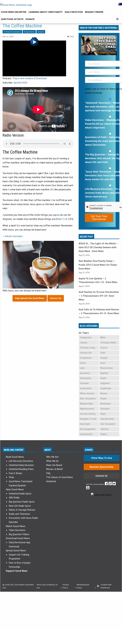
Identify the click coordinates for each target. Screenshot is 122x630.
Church (103, 347)
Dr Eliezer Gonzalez (12, 32)
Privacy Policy (66, 586)
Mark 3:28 (61, 218)
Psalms (103, 434)
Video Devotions (17, 530)
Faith (102, 352)
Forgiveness (29, 32)
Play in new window (23, 78)
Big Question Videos (19, 534)
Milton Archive (87, 393)
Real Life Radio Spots (20, 505)
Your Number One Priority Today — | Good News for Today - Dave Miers (98, 264)
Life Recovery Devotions (21, 460)
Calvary (83, 342)
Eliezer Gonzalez (14, 236)
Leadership (105, 388)
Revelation (105, 403)
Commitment (86, 434)
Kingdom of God (88, 418)
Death (103, 378)
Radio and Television (19, 513)
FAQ (48, 473)
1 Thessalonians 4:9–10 (94, 295)
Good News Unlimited (13, 12)
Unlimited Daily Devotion (21, 465)
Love (82, 367)
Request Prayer (94, 12)
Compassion (86, 337)
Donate (30, 19)
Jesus (102, 362)
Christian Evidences (109, 342)
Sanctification (107, 418)
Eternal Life (86, 352)
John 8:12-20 (85, 247)
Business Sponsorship (101, 466)
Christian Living (87, 347)
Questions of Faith (12, 19)
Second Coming (87, 413)
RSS (25, 82)
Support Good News (16, 570)
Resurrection (106, 367)
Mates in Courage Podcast (22, 509)
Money (103, 393)
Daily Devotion (74, 12)
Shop (11, 477)
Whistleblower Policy (83, 586)
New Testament (88, 398)
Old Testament (107, 423)
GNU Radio (14, 497)
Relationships (86, 403)
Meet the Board (54, 465)
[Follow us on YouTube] (87, 488)
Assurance (85, 373)
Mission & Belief (54, 469)
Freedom (84, 383)
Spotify (17, 82)
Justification (86, 388)
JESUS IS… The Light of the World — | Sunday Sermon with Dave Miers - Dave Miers (98, 247)
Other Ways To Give (101, 457)
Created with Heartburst (106, 586)
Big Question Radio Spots (22, 501)
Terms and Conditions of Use (47, 586)
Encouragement (88, 428)
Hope (103, 413)
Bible (102, 337)
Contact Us (101, 475)
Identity (104, 428)
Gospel (41, 32)
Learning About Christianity (45, 12)
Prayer (103, 398)
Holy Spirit (85, 423)
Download (41, 78)
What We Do (52, 460)
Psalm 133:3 (85, 264)
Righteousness (87, 408)
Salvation (105, 408)
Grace (83, 362)
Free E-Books (15, 473)
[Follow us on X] (114, 484)
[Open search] (117, 19)
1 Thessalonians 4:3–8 (93, 313)
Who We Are (52, 456)
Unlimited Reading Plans (21, 469)
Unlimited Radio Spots (20, 493)
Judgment (105, 383)
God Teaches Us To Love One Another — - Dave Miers (99, 295)
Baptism (104, 373)
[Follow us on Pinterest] (110, 484)
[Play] (34, 58)
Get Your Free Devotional (99, 217)
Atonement (85, 378)
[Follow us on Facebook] (106, 484)
